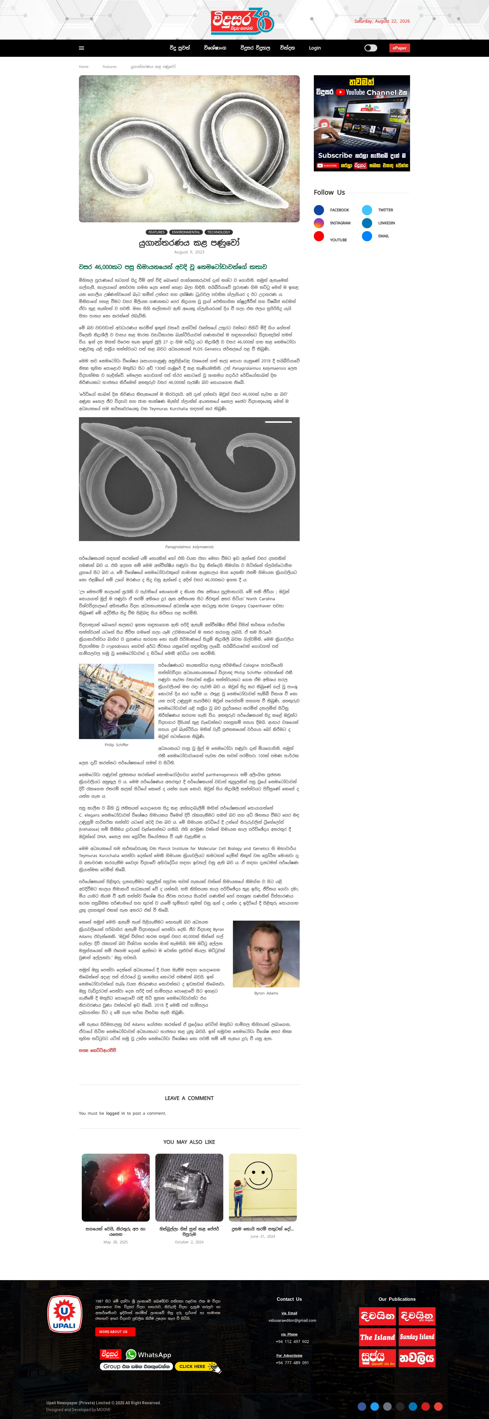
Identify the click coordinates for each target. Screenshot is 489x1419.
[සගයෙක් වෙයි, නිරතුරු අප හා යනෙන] (116, 1188)
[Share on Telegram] (227, 1076)
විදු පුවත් (180, 48)
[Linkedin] (109, 21)
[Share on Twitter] (178, 1076)
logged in (115, 1113)
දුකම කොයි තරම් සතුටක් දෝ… (263, 1228)
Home (84, 66)
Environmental (186, 232)
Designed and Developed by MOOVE (78, 1409)
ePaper (400, 48)
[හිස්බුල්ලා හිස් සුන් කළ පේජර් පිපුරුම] (189, 1188)
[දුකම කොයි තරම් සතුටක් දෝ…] (263, 1188)
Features (110, 66)
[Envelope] (438, 1406)
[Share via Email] (240, 1076)
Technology (218, 232)
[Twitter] (90, 21)
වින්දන (287, 48)
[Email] (123, 21)
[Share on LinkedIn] (202, 1076)
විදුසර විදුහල (255, 48)
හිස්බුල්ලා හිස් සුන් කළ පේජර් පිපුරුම (189, 1231)
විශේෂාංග (215, 48)
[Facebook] (81, 21)
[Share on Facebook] (165, 1076)
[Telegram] (133, 21)
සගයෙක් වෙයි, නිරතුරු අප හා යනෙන (115, 1231)
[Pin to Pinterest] (190, 1076)
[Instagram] (100, 21)
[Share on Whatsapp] (215, 1076)
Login (315, 48)
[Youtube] (116, 21)
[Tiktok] (387, 1406)
